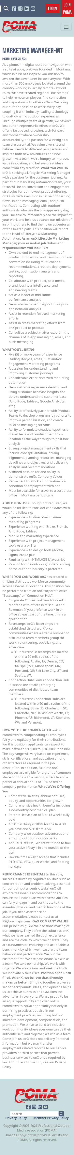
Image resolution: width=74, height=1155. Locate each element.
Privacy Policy (16, 1118)
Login (52, 8)
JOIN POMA (67, 8)
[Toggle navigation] (66, 27)
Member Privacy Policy (51, 1118)
